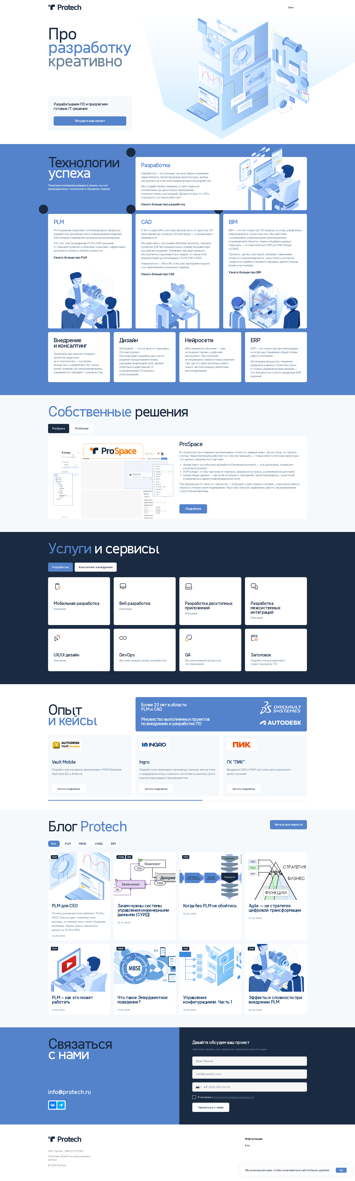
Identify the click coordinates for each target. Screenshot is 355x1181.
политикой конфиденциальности (234, 1097)
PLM (67, 843)
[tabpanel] (177, 477)
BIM (113, 843)
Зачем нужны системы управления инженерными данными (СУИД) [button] (143, 910)
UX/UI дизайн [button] (66, 655)
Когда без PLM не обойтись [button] (210, 905)
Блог (291, 7)
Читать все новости (288, 824)
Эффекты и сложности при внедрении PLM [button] (275, 999)
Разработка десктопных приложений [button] (208, 605)
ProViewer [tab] (82, 428)
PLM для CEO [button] (65, 905)
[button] (265, 271)
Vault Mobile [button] (64, 762)
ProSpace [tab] (58, 428)
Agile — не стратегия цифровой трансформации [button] (275, 907)
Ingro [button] (144, 762)
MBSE (82, 843)
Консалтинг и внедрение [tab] (96, 567)
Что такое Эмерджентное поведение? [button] (142, 999)
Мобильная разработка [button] (76, 603)
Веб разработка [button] (134, 603)
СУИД (98, 843)
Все (53, 843)
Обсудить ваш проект (90, 120)
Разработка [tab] (60, 567)
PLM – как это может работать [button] (72, 999)
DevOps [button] (127, 655)
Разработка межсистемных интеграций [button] (265, 608)
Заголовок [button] (261, 655)
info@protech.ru (69, 1092)
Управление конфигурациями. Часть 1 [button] (207, 999)
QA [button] (188, 655)
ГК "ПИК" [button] (236, 762)
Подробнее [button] (193, 508)
